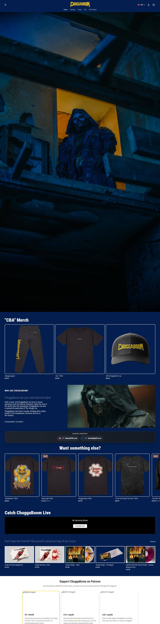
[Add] (151, 370)
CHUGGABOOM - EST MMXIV (14, 422)
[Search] (5, 4)
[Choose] (50, 370)
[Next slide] (61, 554)
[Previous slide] (38, 554)
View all (152, 541)
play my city (80, 526)
